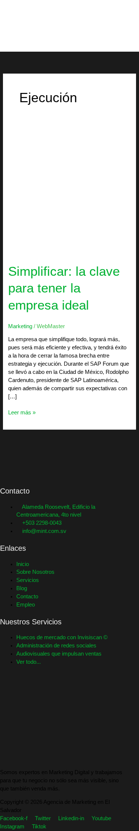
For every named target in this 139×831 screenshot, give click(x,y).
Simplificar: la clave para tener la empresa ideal (64, 288)
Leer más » (22, 412)
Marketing (20, 326)
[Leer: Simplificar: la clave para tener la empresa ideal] (69, 193)
